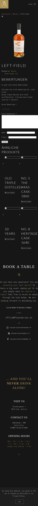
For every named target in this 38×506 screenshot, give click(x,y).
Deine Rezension (9, 114)
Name (4, 133)
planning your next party (16, 285)
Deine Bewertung (9, 104)
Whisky (15, 14)
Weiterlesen (10, 193)
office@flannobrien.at (19, 317)
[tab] (11, 73)
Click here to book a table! (19, 308)
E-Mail (5, 137)
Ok (19, 501)
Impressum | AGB (19, 423)
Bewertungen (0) (11, 74)
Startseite (6, 14)
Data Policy (19, 425)
